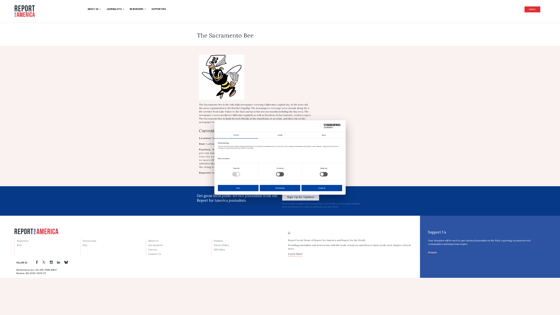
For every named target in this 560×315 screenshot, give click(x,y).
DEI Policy (219, 249)
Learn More (295, 254)
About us (93, 8)
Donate (532, 9)
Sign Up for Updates (300, 197)
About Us (153, 240)
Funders (218, 240)
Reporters (22, 240)
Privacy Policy (221, 245)
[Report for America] (25, 11)
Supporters (159, 8)
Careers (152, 249)
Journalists (115, 8)
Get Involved (155, 245)
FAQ (19, 245)
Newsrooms (137, 8)
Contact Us (154, 253)
